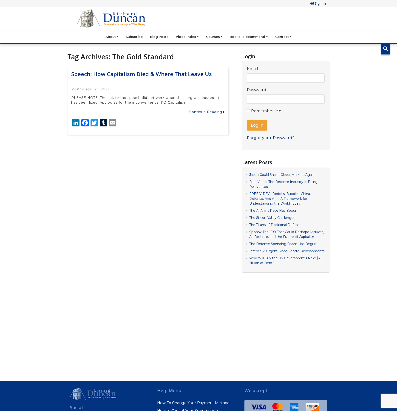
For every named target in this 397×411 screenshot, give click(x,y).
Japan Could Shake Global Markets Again (282, 175)
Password (257, 90)
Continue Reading (206, 112)
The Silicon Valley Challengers (272, 218)
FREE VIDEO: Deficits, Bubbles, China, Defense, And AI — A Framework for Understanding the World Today (280, 199)
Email (252, 68)
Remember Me (265, 111)
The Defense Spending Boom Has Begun (282, 244)
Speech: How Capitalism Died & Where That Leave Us (141, 74)
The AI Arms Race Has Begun (273, 210)
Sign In (320, 3)
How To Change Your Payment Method (193, 403)
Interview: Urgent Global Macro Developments (286, 251)
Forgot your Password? (271, 138)
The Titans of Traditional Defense (275, 225)
